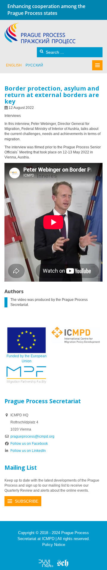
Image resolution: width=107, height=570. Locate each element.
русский (34, 65)
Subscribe (26, 501)
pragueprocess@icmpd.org (32, 436)
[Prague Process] (39, 33)
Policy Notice (53, 544)
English (14, 65)
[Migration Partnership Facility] (26, 375)
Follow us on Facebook (29, 444)
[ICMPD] (75, 335)
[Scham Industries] (62, 563)
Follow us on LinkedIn (28, 451)
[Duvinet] (46, 563)
